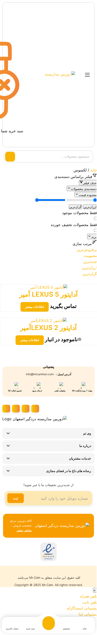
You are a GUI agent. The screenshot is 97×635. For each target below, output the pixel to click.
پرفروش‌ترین (87, 249)
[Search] (10, 157)
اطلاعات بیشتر (34, 307)
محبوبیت (90, 255)
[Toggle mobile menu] (87, 75)
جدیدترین (90, 261)
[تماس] (37, 75)
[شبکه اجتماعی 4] (6, 408)
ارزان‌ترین (90, 207)
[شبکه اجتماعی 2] (25, 408)
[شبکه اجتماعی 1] (35, 408)
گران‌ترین (75, 207)
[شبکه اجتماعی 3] (16, 408)
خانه (93, 170)
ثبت (15, 498)
